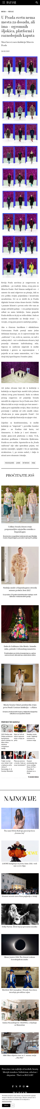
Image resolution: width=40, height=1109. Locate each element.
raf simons (26, 463)
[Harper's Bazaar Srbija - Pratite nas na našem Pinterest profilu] (20, 1086)
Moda (3, 11)
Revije (11, 11)
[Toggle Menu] (3, 2)
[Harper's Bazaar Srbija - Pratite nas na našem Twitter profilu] (16, 1086)
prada (18, 463)
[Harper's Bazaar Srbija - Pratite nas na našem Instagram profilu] (23, 1086)
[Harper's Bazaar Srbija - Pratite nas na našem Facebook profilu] (13, 1086)
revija (33, 463)
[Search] (37, 2)
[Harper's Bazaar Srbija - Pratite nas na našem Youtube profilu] (27, 1086)
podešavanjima (7, 1101)
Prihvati (6, 1105)
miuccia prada (9, 463)
